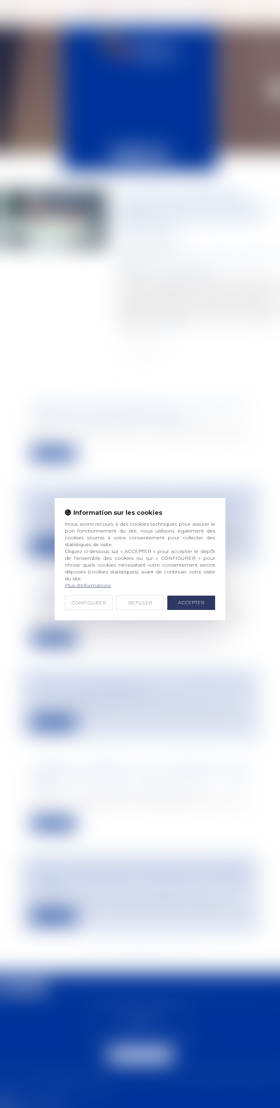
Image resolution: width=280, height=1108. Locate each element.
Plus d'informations (88, 585)
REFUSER (140, 603)
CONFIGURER (88, 603)
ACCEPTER (191, 602)
